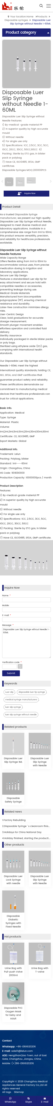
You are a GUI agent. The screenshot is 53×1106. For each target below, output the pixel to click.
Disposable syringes (16, 20)
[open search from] (41, 6)
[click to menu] (48, 6)
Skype (28, 1102)
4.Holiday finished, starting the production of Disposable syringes (26, 838)
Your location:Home (21, 17)
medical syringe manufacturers (21, 699)
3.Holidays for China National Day (22, 832)
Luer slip (9, 692)
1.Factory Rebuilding (14, 820)
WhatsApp (10, 1102)
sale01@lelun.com (22, 1051)
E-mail (44, 1102)
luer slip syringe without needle (21, 714)
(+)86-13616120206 (22, 1063)
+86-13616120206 (26, 1047)
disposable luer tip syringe (32, 692)
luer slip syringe (13, 707)
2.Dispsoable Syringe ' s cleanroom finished (26, 826)
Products (42, 17)
